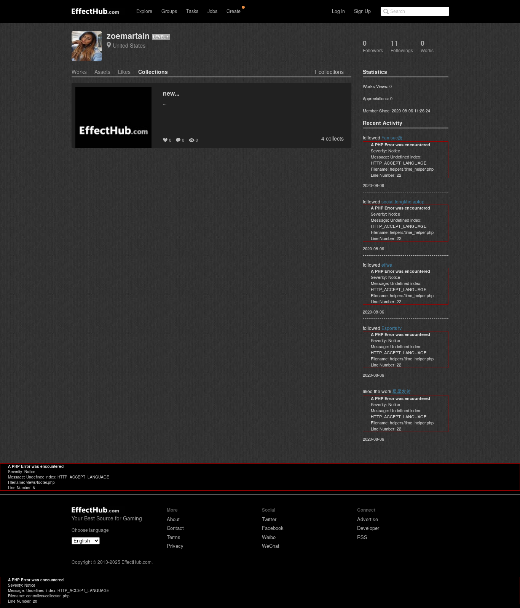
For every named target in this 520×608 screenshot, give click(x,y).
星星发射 (401, 391)
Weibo (269, 537)
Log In (338, 11)
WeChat (270, 545)
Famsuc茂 (391, 137)
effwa (386, 264)
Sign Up (362, 11)
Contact (175, 527)
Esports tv (391, 328)
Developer (368, 527)
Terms (173, 537)
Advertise (367, 519)
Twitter (269, 519)
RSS (362, 537)
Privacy (175, 545)
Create (234, 11)
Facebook (273, 527)
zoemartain (128, 36)
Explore (144, 11)
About (173, 519)
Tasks (192, 11)
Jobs (212, 11)
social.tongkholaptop (402, 201)
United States (129, 45)
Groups (169, 11)
